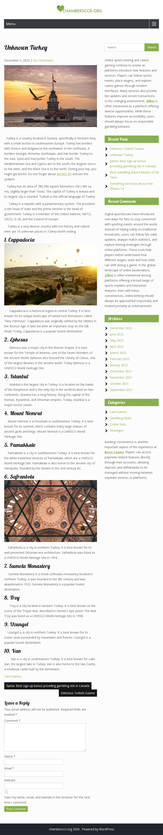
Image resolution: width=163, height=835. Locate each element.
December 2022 (121, 328)
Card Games (12, 676)
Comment (12, 721)
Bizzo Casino (114, 452)
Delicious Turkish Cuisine (78, 693)
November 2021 (121, 377)
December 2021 (121, 371)
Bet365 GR (64, 174)
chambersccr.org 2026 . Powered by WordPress (81, 829)
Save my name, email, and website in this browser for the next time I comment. (47, 799)
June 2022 (117, 334)
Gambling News (121, 418)
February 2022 (120, 359)
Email (9, 768)
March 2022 (118, 353)
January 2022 (119, 365)
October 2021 (119, 384)
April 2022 (117, 347)
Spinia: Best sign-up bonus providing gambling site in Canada (47, 686)
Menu (10, 23)
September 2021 (121, 390)
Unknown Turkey (121, 155)
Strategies (117, 430)
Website (9, 780)
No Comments (43, 60)
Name (9, 756)
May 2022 (117, 340)
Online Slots (118, 424)
